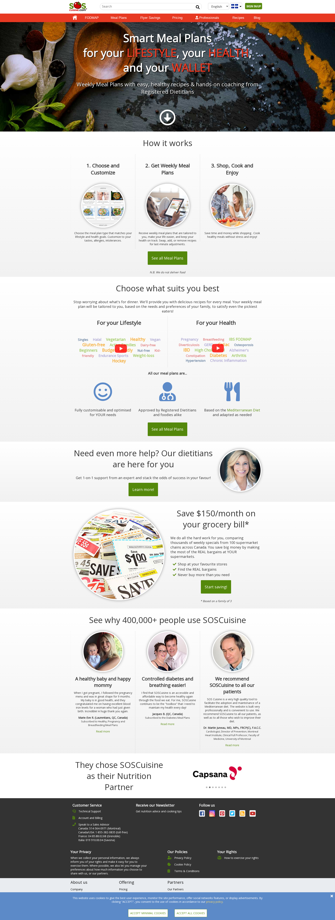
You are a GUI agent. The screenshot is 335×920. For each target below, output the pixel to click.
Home (75, 18)
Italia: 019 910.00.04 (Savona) (96, 840)
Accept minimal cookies (148, 913)
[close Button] (332, 896)
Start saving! (216, 586)
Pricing (177, 18)
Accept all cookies (191, 913)
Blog (257, 18)
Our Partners (176, 889)
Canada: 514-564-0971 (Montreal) (99, 828)
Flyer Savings (150, 18)
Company (77, 889)
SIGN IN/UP (253, 6)
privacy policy (214, 902)
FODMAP (92, 18)
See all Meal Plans (167, 258)
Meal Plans (119, 18)
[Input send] (198, 7)
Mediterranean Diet (243, 410)
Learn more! (143, 489)
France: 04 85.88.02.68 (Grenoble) (99, 836)
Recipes (238, 18)
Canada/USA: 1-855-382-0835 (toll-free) (103, 832)
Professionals (208, 18)
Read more (103, 731)
